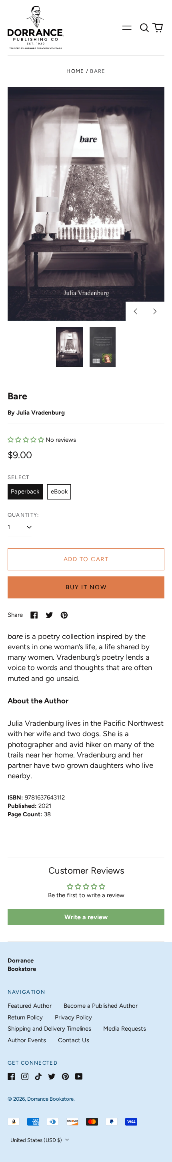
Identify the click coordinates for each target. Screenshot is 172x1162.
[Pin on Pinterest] (64, 615)
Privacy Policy (73, 1017)
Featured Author (30, 1005)
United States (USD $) (36, 1140)
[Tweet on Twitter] (49, 615)
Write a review (86, 917)
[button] (144, 27)
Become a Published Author (101, 1005)
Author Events (27, 1040)
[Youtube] (79, 1076)
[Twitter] (52, 1076)
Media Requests (124, 1028)
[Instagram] (25, 1076)
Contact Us (73, 1040)
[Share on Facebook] (34, 615)
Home (75, 71)
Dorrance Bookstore (50, 1099)
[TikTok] (38, 1076)
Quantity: (23, 515)
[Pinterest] (65, 1076)
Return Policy (25, 1017)
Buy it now (86, 587)
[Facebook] (11, 1076)
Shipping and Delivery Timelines (49, 1028)
